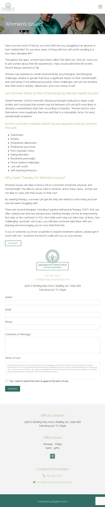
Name (9, 297)
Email (8, 309)
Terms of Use (13, 357)
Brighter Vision (60, 501)
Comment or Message (18, 334)
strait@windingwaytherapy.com (52, 279)
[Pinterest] (52, 456)
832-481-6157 (52, 275)
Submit (12, 388)
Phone (8, 321)
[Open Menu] (100, 7)
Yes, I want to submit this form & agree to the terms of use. (39, 381)
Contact (13, 243)
